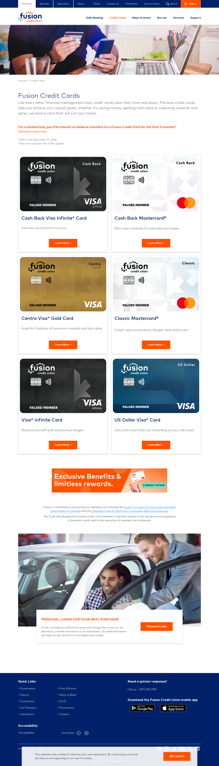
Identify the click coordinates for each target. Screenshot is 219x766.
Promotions (131, 4)
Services (178, 18)
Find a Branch (67, 688)
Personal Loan (157, 626)
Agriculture (63, 4)
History (24, 695)
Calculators (27, 714)
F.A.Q (62, 701)
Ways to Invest (141, 18)
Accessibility (26, 733)
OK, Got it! (177, 756)
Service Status (152, 4)
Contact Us (113, 4)
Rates (97, 4)
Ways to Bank (67, 695)
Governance (27, 688)
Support (195, 18)
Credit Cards (117, 18)
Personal (26, 4)
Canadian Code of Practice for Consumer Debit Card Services (129, 511)
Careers (64, 714)
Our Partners (28, 708)
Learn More (62, 243)
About (81, 4)
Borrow (162, 18)
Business (44, 4)
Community (27, 701)
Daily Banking (94, 18)
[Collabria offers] (109, 480)
